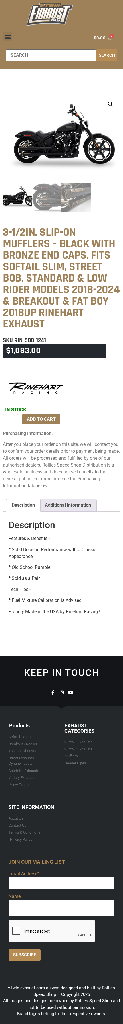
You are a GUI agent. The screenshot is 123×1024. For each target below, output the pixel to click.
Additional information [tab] (68, 505)
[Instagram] (61, 692)
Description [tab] (23, 505)
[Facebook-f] (53, 692)
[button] (7, 36)
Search (107, 55)
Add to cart (41, 419)
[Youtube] (70, 692)
